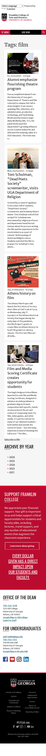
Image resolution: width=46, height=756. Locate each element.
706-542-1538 (10, 605)
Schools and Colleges (13, 692)
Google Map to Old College (15, 617)
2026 (12, 457)
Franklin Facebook (5, 659)
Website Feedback (13, 707)
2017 (11, 472)
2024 (12, 464)
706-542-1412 (10, 639)
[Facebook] (13, 726)
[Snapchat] (24, 726)
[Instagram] (21, 726)
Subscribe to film (12, 439)
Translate (10, 9)
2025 (12, 460)
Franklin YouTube (12, 659)
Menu (6, 32)
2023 (12, 468)
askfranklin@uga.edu (13, 636)
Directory (32, 692)
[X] (17, 726)
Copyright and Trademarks (13, 702)
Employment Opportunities (32, 696)
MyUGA (13, 696)
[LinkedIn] (32, 726)
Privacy (32, 701)
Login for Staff (10, 620)
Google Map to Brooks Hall (15, 651)
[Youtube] (28, 726)
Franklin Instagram (19, 659)
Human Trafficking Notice (14, 712)
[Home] (23, 19)
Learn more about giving (22, 546)
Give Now (26, 32)
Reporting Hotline (32, 712)
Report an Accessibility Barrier (32, 707)
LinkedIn (26, 659)
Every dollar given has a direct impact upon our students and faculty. (23, 566)
